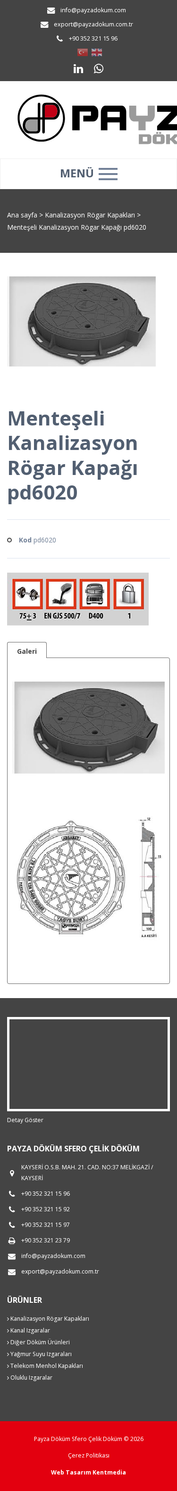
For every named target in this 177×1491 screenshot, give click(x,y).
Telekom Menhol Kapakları (46, 1366)
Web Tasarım (71, 1472)
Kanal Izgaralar (29, 1330)
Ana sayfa (22, 214)
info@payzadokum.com (93, 10)
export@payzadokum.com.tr (93, 24)
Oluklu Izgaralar (30, 1378)
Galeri (27, 651)
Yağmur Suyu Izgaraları (40, 1354)
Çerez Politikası (89, 1455)
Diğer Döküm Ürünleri (39, 1342)
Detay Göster (25, 1120)
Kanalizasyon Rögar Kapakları (91, 214)
